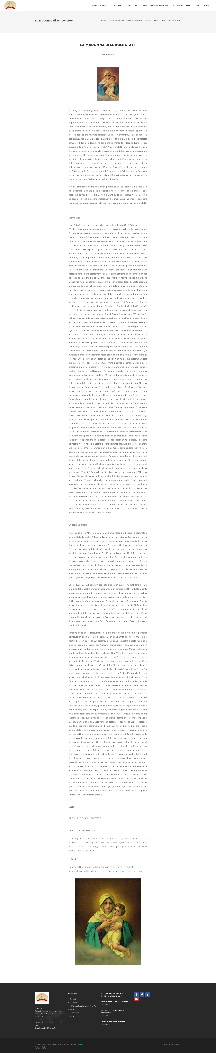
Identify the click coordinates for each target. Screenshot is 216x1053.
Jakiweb (80, 1044)
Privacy (37, 1047)
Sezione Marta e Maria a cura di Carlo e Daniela (125, 20)
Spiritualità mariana (151, 20)
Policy (44, 1047)
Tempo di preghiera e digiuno (113, 1021)
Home (103, 20)
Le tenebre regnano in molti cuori (114, 1001)
